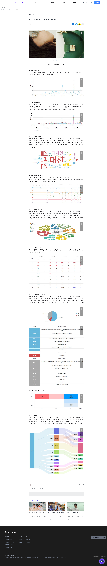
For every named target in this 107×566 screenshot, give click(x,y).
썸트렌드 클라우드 (9, 542)
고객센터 (20, 539)
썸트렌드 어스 (8, 539)
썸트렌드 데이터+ (9, 545)
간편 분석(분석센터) (41, 8)
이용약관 (28, 539)
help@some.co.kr (14, 555)
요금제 (63, 2)
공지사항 (20, 542)
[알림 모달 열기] (84, 2)
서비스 (52, 2)
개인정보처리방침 (30, 542)
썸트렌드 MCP (8, 547)
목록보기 (56, 494)
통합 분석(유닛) (40, 10)
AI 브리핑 (75, 2)
